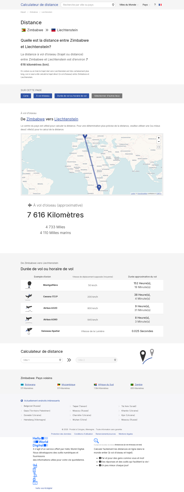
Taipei (79, 406)
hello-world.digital (44, 488)
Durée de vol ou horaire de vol (71, 96)
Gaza (36, 410)
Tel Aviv (128, 406)
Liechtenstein (66, 119)
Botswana (30, 384)
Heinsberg (34, 419)
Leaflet (133, 193)
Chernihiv (81, 415)
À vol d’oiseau (42, 96)
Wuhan (79, 419)
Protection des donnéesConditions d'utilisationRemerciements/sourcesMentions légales (92, 434)
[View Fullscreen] (159, 147)
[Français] (160, 4)
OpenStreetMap (142, 193)
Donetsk (32, 415)
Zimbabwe (35, 119)
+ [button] (159, 137)
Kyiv (128, 415)
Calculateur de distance (39, 5)
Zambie (138, 384)
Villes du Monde (127, 4)
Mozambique (68, 384)
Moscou (80, 410)
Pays (145, 4)
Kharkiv (129, 410)
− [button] (159, 141)
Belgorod (32, 406)
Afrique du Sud (106, 384)
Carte (25, 96)
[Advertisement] (128, 52)
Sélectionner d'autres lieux (107, 96)
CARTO (159, 193)
